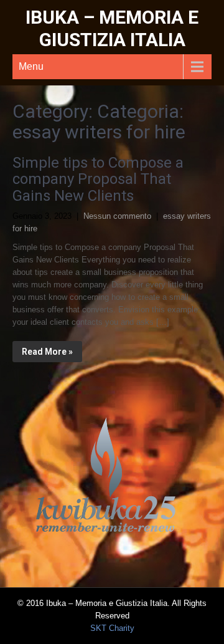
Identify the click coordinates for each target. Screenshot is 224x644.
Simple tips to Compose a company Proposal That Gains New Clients (98, 179)
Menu (31, 66)
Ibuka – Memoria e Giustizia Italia (112, 28)
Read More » (47, 352)
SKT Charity (112, 628)
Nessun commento (117, 216)
